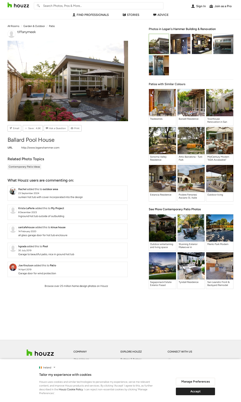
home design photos (84, 286)
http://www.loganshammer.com (40, 147)
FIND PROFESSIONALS (93, 15)
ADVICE (163, 15)
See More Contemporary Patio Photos (175, 209)
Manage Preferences (195, 381)
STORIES (133, 15)
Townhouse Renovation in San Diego (217, 120)
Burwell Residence (188, 118)
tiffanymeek (26, 32)
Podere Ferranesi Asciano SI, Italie (188, 196)
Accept (195, 391)
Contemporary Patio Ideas (24, 166)
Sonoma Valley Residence (158, 158)
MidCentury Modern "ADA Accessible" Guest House (218, 158)
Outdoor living (215, 194)
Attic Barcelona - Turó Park (190, 158)
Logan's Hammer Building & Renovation (189, 29)
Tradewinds (156, 118)
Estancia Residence (160, 194)
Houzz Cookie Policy (71, 389)
